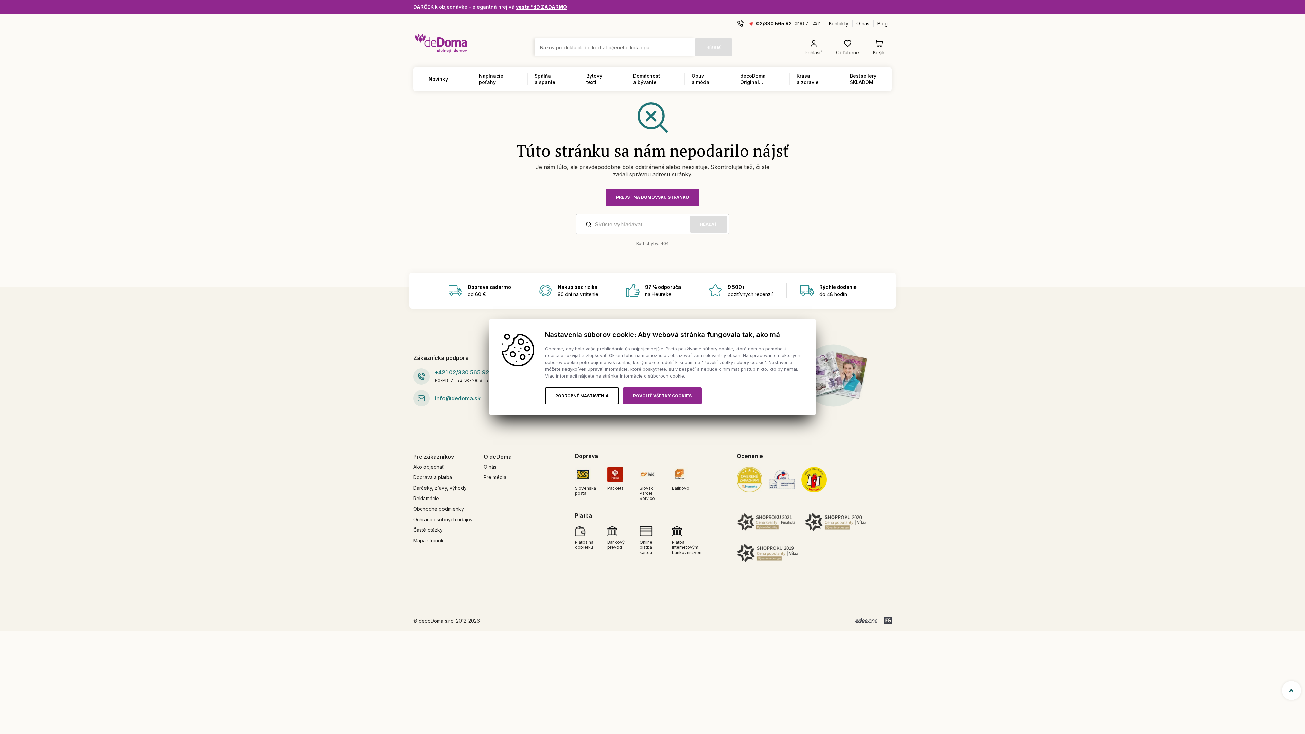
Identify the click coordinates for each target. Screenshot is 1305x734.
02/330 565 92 (774, 24)
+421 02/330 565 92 (462, 372)
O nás (862, 24)
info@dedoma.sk (458, 398)
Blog (882, 24)
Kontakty (838, 24)
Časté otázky (428, 530)
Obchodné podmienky (438, 509)
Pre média (495, 477)
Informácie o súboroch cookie (652, 376)
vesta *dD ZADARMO (541, 7)
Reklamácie (426, 498)
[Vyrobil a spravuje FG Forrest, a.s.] (888, 620)
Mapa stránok (428, 540)
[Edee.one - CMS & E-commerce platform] (866, 620)
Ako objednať (428, 467)
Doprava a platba (432, 477)
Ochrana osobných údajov (443, 519)
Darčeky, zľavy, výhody (440, 488)
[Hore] (1291, 690)
